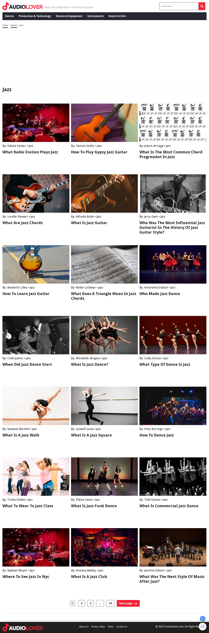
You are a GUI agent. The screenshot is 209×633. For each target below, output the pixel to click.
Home (5, 25)
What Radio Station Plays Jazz (30, 152)
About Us (83, 626)
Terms (110, 626)
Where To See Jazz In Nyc (25, 576)
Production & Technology (35, 16)
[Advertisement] (104, 58)
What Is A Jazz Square (91, 435)
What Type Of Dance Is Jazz (164, 364)
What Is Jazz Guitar (89, 223)
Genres (9, 16)
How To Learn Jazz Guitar (25, 293)
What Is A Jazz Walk (20, 435)
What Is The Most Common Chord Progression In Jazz (170, 154)
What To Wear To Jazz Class (27, 506)
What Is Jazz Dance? (89, 364)
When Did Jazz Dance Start (27, 364)
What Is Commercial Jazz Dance (168, 506)
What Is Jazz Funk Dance (94, 506)
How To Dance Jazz (156, 435)
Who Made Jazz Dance (159, 293)
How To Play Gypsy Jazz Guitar (99, 152)
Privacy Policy (98, 626)
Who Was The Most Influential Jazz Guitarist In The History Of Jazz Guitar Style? (172, 228)
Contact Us (121, 626)
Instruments (95, 16)
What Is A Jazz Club (89, 576)
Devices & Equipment (69, 16)
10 (110, 603)
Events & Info (117, 16)
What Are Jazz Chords (22, 223)
